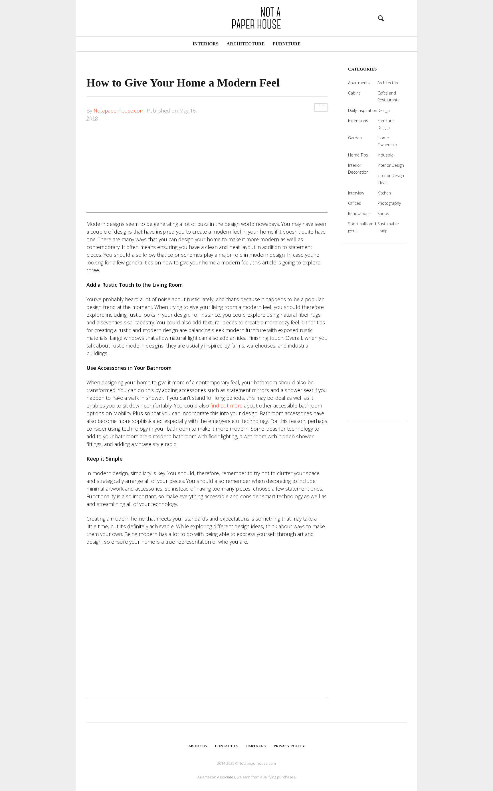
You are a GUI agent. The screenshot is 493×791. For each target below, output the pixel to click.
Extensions (358, 120)
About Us (197, 746)
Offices (354, 203)
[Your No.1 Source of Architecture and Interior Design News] (246, 17)
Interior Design (390, 165)
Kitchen (384, 193)
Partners (256, 746)
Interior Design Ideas (390, 179)
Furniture (287, 43)
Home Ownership (387, 141)
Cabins (354, 93)
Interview (356, 193)
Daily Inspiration (362, 110)
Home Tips (358, 155)
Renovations (359, 213)
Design (383, 110)
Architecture (246, 43)
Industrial (385, 155)
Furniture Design (385, 124)
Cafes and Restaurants (388, 96)
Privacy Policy (289, 746)
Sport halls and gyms (362, 227)
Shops (383, 213)
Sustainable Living (388, 227)
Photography (389, 203)
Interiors (206, 43)
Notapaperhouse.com (119, 110)
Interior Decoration (358, 168)
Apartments (359, 82)
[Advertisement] (207, 172)
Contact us (226, 746)
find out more (226, 405)
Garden (355, 137)
